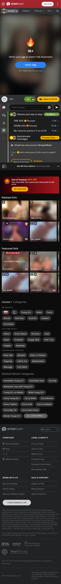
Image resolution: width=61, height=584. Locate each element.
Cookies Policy (37, 459)
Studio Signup (9, 489)
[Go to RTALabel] (6, 544)
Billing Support (37, 489)
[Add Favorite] (4, 99)
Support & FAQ (37, 484)
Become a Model (10, 484)
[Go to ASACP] (17, 544)
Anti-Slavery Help (38, 469)
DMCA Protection (38, 494)
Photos (39, 11)
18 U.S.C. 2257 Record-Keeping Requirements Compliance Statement (27, 562)
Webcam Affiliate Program (14, 494)
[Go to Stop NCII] (19, 552)
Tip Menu (50, 114)
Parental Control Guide (41, 464)
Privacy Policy (37, 444)
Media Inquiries (12, 459)
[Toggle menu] (3, 4)
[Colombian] (6, 312)
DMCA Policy (37, 454)
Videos (26, 11)
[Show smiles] (49, 107)
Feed (50, 11)
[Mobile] (14, 312)
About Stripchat (12, 444)
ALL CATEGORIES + (35, 416)
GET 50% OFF (20, 189)
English (47, 429)
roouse (6, 301)
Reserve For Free (21, 162)
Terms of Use (37, 449)
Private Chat (48, 138)
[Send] (57, 107)
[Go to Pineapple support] (5, 552)
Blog (8, 449)
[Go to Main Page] (18, 4)
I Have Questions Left (16, 502)
